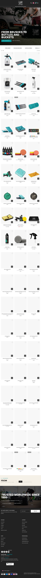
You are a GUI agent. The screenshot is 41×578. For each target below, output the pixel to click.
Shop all (2, 539)
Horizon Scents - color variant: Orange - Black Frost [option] (18, 468)
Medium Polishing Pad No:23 (7, 359)
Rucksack (33, 381)
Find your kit (3, 538)
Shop (2, 535)
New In (2, 541)
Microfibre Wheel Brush (20, 447)
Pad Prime (20, 270)
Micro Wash (7, 247)
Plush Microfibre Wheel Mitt (7, 425)
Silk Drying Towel (20, 69)
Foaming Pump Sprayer (7, 69)
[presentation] (10, 571)
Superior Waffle (33, 181)
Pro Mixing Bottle (34, 92)
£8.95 (20, 204)
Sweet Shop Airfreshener (33, 137)
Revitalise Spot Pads (33, 159)
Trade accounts (24, 539)
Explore (2, 519)
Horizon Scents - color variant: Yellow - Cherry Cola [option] (21, 468)
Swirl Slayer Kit (20, 225)
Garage (2, 523)
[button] (12, 66)
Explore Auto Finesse (6, 503)
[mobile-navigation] (38, 3)
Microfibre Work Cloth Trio (20, 136)
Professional (25, 535)
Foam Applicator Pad (20, 247)
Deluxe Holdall (7, 336)
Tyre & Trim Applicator (7, 181)
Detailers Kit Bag (20, 380)
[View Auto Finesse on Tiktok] (6, 552)
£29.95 (34, 293)
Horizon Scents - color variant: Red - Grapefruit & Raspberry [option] (19, 468)
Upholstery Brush (7, 447)
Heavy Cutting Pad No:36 (20, 359)
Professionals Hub (25, 541)
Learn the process (16, 40)
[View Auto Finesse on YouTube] (8, 552)
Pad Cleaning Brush (7, 269)
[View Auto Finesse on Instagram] (4, 552)
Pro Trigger (34, 247)
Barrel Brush (33, 69)
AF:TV (2, 528)
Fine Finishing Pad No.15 (33, 336)
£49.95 (20, 381)
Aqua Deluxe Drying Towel (7, 403)
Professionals (24, 538)
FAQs (23, 528)
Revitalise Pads (20, 159)
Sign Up (35, 511)
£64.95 (34, 314)
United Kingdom (7, 570)
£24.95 (20, 293)
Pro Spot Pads (33, 359)
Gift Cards (3, 544)
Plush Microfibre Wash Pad (20, 181)
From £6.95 (33, 183)
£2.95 (7, 270)
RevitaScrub (7, 136)
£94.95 (7, 381)
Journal (2, 525)
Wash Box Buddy (7, 380)
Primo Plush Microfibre (7, 225)
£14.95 (34, 225)
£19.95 (20, 115)
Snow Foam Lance (7, 114)
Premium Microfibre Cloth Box (34, 292)
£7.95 (7, 183)
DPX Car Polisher (33, 469)
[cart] (35, 3)
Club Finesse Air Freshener (7, 468)
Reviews (2, 546)
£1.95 (7, 469)
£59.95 (34, 382)
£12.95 (20, 182)
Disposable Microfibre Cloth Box (20, 292)
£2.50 (33, 138)
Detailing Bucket (7, 92)
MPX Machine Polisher (20, 314)
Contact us (24, 530)
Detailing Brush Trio (20, 92)
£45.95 (7, 115)
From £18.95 (20, 70)
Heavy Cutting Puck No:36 (20, 336)
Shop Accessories (6, 40)
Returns (23, 525)
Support (23, 519)
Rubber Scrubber (20, 425)
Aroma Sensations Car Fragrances (7, 314)
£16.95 (20, 93)
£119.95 (20, 315)
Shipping (23, 523)
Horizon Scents (20, 470)
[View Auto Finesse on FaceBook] (2, 552)
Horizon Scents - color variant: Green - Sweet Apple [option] (17, 468)
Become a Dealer (4, 530)
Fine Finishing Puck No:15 (34, 270)
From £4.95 (33, 93)
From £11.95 (7, 93)
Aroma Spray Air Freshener (7, 159)
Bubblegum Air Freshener (33, 203)
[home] (20, 3)
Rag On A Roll (34, 114)
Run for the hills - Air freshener (33, 447)
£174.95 (34, 470)
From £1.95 (33, 448)
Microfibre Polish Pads (20, 203)
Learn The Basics (17, 503)
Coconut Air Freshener (7, 203)
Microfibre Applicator (33, 425)
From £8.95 (7, 226)
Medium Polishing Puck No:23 (7, 292)
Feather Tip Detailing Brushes (20, 114)
